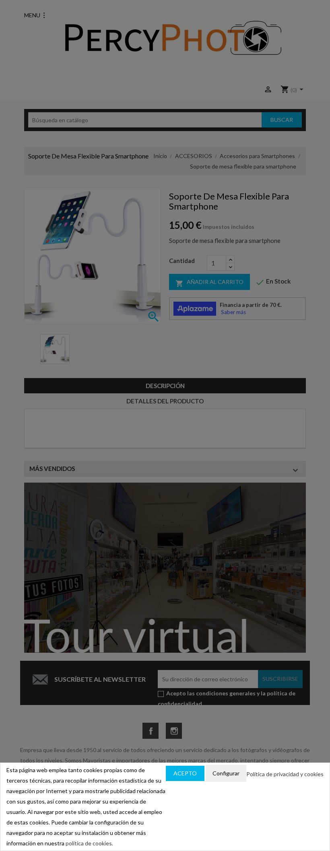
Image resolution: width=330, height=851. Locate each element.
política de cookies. (89, 843)
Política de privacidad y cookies (285, 774)
